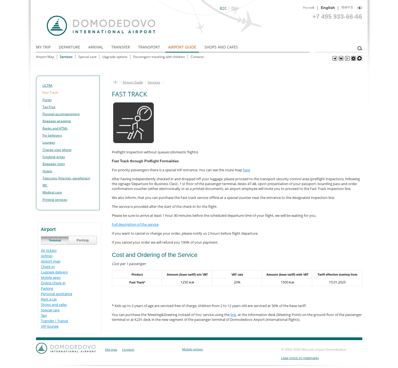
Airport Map (45, 56)
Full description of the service (135, 224)
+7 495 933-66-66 (337, 16)
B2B (234, 8)
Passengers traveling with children (159, 56)
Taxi (44, 315)
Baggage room (54, 164)
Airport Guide (182, 47)
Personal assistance (56, 293)
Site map (111, 349)
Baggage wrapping (57, 121)
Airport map (50, 261)
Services (66, 56)
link (233, 314)
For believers (52, 135)
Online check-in (53, 282)
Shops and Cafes (221, 47)
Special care (87, 56)
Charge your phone (57, 149)
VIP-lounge (49, 326)
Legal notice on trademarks (300, 358)
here (246, 169)
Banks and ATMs (55, 128)
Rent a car (49, 299)
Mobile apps (51, 277)
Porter (47, 100)
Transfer (120, 47)
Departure (69, 47)
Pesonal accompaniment (61, 114)
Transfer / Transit (54, 320)
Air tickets (49, 250)
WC (45, 185)
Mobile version (192, 349)
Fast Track (50, 92)
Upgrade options (115, 56)
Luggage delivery (54, 272)
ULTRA (48, 85)
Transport (149, 47)
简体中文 (347, 7)
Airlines (47, 255)
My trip (43, 47)
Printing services (55, 199)
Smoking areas (54, 156)
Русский (308, 7)
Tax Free (49, 107)
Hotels (47, 171)
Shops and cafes (54, 304)
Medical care (52, 192)
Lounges (49, 142)
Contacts (197, 56)
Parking (47, 288)
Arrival (95, 47)
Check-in (48, 266)
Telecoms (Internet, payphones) (66, 178)
